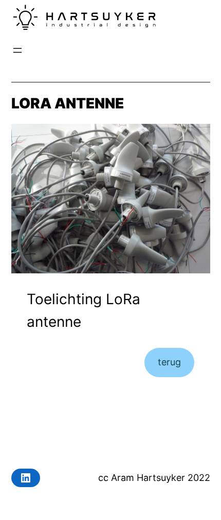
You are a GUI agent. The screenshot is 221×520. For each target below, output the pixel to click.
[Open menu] (17, 50)
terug (169, 362)
